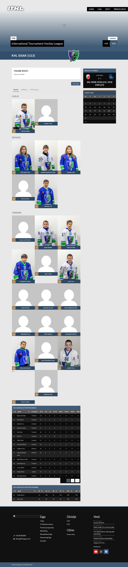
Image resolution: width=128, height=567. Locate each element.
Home (91, 9)
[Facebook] (106, 551)
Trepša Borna (20, 472)
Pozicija (33, 411)
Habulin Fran (20, 424)
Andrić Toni (20, 499)
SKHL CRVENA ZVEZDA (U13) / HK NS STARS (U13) (99, 83)
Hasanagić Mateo (22, 476)
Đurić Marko (20, 420)
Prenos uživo (120, 9)
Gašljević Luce (21, 448)
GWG (78, 411)
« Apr (85, 121)
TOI (76, 491)
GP (41, 411)
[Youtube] (96, 551)
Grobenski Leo (21, 463)
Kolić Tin (19, 436)
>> (77, 480)
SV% (68, 491)
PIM (60, 411)
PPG (66, 411)
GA (53, 491)
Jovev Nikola (20, 467)
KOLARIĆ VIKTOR (21, 444)
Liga (100, 9)
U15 (106, 43)
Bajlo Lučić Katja (21, 415)
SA (46, 491)
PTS (54, 411)
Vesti (107, 9)
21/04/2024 (99, 75)
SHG (72, 411)
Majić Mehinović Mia (22, 459)
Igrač (19, 411)
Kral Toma (19, 432)
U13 (114, 43)
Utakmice (24, 89)
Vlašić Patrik (20, 440)
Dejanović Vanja (21, 428)
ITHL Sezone (34, 89)
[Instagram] (101, 551)
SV (60, 491)
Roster (16, 89)
